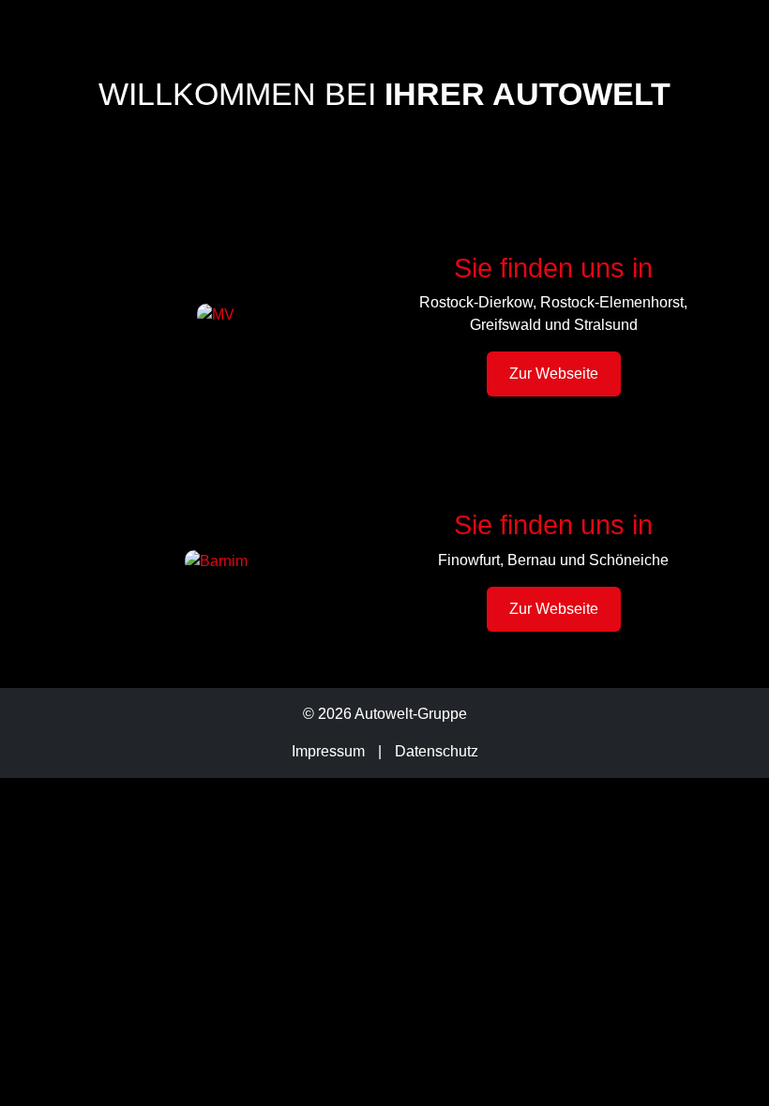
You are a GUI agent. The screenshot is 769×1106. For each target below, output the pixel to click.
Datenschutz (436, 751)
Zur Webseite (553, 373)
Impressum (328, 751)
